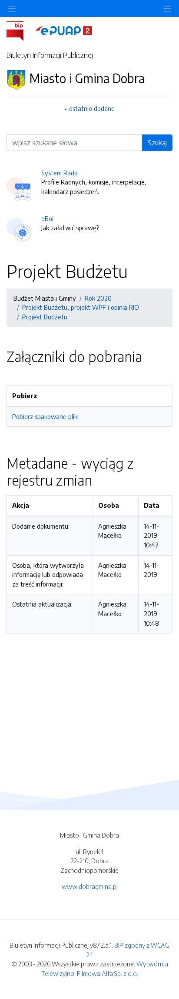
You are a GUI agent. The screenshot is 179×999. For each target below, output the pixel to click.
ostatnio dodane (92, 108)
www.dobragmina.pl (90, 886)
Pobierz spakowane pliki (45, 416)
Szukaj (157, 142)
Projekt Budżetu (44, 317)
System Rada (59, 173)
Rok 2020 (98, 298)
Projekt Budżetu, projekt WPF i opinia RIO (80, 307)
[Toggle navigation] (167, 8)
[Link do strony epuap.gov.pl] (64, 30)
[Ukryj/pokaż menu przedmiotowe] (12, 8)
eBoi (47, 218)
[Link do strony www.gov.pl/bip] (20, 30)
